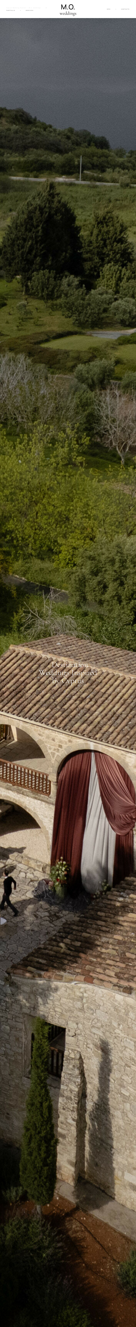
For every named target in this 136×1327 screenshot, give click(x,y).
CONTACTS (125, 9)
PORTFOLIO (10, 10)
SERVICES (29, 10)
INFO (109, 9)
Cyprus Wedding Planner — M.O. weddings (23, 7)
